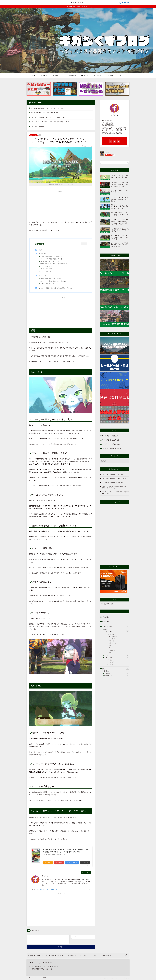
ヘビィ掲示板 (96, 75)
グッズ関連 (115, 617)
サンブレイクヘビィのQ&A (111, 444)
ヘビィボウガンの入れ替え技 (111, 448)
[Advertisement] (60, 205)
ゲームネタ (115, 621)
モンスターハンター (115, 626)
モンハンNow (110, 634)
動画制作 (116, 671)
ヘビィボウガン (116, 631)
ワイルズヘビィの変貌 (37, 126)
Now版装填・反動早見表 (110, 436)
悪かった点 (42, 276)
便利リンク (84, 75)
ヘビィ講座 (112, 639)
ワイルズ (109, 647)
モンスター (116, 655)
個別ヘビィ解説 (113, 643)
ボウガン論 (112, 641)
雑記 (115, 669)
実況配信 (116, 673)
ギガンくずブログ (78, 2)
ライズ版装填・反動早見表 (111, 440)
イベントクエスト (57, 75)
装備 (110, 645)
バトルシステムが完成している (49, 261)
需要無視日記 (116, 675)
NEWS (116, 629)
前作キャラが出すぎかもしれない (50, 278)
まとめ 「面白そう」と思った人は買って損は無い (55, 288)
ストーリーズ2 (33, 135)
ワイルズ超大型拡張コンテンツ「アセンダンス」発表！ (48, 108)
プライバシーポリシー (33, 977)
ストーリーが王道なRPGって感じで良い (52, 256)
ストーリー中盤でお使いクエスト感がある (53, 281)
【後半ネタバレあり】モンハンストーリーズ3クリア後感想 (49, 117)
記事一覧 (44, 75)
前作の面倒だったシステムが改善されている (54, 263)
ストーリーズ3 (110, 664)
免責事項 (44, 977)
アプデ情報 (112, 650)
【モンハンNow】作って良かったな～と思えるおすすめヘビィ (50, 121)
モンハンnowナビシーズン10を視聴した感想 (44, 112)
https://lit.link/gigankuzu (47, 889)
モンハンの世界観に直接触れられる (51, 259)
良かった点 (42, 253)
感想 (40, 250)
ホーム (34, 75)
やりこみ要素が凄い (46, 268)
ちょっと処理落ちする (47, 283)
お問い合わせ (72, 75)
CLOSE (84, 243)
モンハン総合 (116, 657)
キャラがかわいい (45, 271)
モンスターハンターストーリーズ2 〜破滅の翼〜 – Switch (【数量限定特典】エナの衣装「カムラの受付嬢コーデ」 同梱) (66, 851)
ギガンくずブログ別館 (106, 604)
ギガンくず (121, 478)
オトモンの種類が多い (47, 266)
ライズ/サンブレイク (112, 636)
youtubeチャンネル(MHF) (115, 75)
